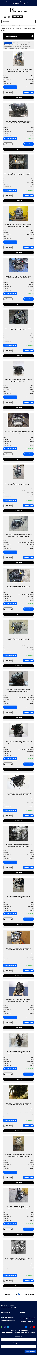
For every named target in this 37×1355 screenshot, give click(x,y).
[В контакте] (26, 1327)
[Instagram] (31, 1327)
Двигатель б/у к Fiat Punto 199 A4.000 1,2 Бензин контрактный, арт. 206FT (18, 484)
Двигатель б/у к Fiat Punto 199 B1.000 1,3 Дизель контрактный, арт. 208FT (18, 587)
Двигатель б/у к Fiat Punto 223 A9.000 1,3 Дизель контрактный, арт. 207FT (18, 535)
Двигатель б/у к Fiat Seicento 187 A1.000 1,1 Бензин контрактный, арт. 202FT (18, 277)
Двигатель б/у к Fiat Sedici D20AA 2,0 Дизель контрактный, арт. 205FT (18, 432)
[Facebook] (28, 1327)
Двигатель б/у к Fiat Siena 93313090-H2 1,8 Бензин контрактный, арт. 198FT (18, 70)
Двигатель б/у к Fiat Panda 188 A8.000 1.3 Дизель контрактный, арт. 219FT (18, 1104)
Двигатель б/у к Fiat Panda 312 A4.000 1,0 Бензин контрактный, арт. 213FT (18, 794)
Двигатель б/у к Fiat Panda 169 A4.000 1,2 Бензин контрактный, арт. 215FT (18, 897)
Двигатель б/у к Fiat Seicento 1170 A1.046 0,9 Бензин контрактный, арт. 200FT (18, 174)
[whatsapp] (2, 1327)
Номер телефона (18, 1343)
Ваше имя (18, 1336)
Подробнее (18, 97)
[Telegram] (8, 1327)
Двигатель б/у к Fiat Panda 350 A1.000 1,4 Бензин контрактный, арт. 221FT (18, 1207)
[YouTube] (34, 1327)
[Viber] (5, 1327)
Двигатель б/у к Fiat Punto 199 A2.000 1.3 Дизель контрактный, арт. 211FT (18, 690)
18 (26, 1294)
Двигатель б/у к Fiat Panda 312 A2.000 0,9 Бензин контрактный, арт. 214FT (18, 845)
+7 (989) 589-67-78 (18, 3)
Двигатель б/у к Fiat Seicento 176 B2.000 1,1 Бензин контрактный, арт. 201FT (18, 225)
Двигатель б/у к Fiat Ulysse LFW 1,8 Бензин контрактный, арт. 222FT (18, 1259)
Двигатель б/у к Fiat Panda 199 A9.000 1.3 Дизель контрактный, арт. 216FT (18, 949)
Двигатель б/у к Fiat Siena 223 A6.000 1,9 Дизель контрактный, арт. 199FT (18, 122)
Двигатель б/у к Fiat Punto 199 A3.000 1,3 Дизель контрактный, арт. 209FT (18, 639)
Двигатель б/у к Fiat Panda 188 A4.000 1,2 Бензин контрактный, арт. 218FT (18, 1052)
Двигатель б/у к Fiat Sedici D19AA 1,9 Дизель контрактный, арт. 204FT (18, 380)
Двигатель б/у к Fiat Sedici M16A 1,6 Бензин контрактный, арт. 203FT (18, 329)
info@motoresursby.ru (9, 1320)
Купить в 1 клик (28, 92)
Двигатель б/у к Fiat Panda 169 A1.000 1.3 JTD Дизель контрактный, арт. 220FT (18, 1155)
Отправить (29, 1351)
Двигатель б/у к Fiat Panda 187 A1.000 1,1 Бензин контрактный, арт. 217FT (18, 1000)
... (14, 1294)
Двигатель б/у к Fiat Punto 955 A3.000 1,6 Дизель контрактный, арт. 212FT (18, 742)
